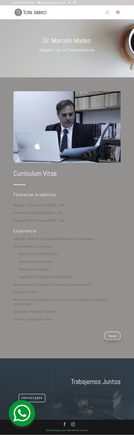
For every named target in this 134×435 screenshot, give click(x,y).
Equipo (112, 336)
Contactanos (32, 397)
